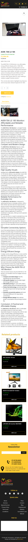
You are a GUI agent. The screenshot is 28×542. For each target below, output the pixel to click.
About (5, 501)
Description (5, 101)
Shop (22, 501)
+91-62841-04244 (16, 464)
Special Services (5, 505)
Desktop (8, 96)
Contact (22, 503)
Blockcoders (20, 539)
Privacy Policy (5, 507)
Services (5, 503)
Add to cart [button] (14, 366)
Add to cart (7, 93)
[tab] (5, 101)
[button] (24, 13)
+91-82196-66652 (16, 460)
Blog (22, 505)
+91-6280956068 (16, 462)
